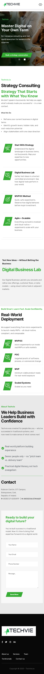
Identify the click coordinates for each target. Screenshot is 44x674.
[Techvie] (12, 4)
